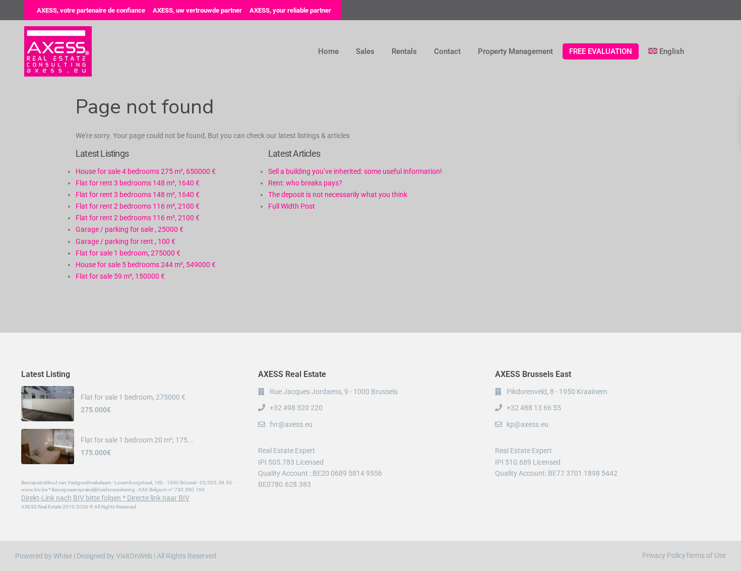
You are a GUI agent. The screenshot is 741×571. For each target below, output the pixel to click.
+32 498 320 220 (296, 408)
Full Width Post (291, 206)
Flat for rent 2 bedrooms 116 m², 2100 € (138, 206)
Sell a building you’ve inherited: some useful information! (355, 171)
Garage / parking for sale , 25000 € (129, 229)
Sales (365, 51)
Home (328, 51)
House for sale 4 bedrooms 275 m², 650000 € (146, 171)
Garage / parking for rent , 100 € (125, 241)
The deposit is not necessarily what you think (337, 195)
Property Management (515, 51)
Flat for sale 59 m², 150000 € (120, 276)
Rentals (404, 51)
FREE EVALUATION (600, 51)
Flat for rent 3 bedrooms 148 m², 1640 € (138, 183)
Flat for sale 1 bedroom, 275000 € (128, 253)
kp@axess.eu (527, 424)
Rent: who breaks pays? (305, 183)
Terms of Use (706, 555)
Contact (447, 51)
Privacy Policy (664, 555)
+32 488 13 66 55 (534, 408)
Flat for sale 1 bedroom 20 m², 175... (137, 440)
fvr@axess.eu (291, 424)
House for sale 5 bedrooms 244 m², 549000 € (146, 265)
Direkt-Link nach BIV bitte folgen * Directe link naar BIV (105, 498)
